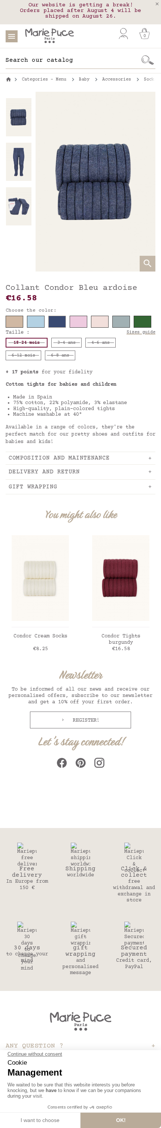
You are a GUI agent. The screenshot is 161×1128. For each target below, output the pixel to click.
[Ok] (147, 60)
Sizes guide (141, 332)
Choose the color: (31, 310)
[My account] (123, 33)
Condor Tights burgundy (120, 639)
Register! (85, 721)
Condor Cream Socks (40, 636)
